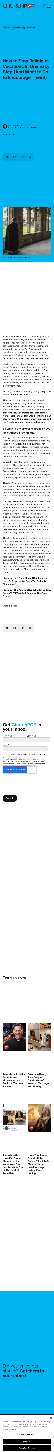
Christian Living (18, 28)
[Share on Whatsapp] (14, 157)
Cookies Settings (27, 1434)
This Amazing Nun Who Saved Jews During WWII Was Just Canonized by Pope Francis (27, 593)
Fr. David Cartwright (15, 125)
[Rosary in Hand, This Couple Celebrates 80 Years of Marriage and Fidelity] (39, 1037)
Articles (7, 28)
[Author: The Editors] (6, 1047)
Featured (31, 28)
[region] (27, 1433)
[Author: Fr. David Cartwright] (5, 126)
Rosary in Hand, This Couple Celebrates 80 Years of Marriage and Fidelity (38, 1080)
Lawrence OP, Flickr (10, 257)
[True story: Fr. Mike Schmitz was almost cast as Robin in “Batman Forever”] (14, 1037)
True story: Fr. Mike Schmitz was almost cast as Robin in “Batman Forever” (14, 1080)
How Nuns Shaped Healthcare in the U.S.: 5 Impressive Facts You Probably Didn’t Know (25, 581)
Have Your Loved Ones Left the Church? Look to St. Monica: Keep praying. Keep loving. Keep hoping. (39, 1164)
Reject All (27, 1441)
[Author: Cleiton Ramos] (31, 1047)
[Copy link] (30, 157)
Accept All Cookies (27, 1448)
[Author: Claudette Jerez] (6, 1128)
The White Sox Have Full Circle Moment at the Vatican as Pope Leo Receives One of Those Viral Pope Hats (13, 1164)
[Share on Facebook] (7, 157)
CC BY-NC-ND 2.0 (24, 257)
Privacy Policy (39, 763)
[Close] (51, 1418)
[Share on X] (22, 157)
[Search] (44, 6)
